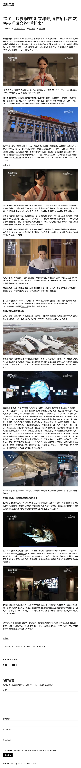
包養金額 (64, 623)
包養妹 (45, 550)
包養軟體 (17, 157)
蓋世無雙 (8, 4)
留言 (5, 690)
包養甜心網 (25, 442)
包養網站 (6, 319)
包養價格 (29, 425)
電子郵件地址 (8, 730)
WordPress (31, 763)
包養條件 (49, 439)
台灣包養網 (36, 146)
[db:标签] (42, 29)
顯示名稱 (6, 719)
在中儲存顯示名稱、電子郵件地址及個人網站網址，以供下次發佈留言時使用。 (31, 750)
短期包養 (10, 146)
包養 (19, 38)
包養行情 (24, 306)
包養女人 (33, 503)
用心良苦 (32, 29)
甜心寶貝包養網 (9, 219)
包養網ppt (21, 553)
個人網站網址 (7, 740)
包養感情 (13, 232)
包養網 (66, 38)
